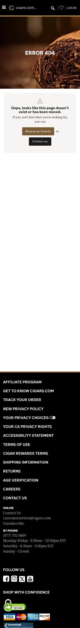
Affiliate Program (22, 381)
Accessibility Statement (28, 435)
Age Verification (20, 480)
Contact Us (12, 513)
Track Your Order (22, 399)
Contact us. (40, 141)
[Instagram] (14, 579)
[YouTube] (30, 579)
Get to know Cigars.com (28, 390)
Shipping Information (25, 462)
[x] (22, 579)
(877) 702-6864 (14, 535)
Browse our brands (38, 131)
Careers (12, 488)
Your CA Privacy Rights (27, 426)
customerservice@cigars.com (27, 518)
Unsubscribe (13, 523)
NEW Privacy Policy (23, 408)
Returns (12, 471)
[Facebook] (6, 579)
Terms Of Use (16, 444)
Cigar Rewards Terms (25, 453)
